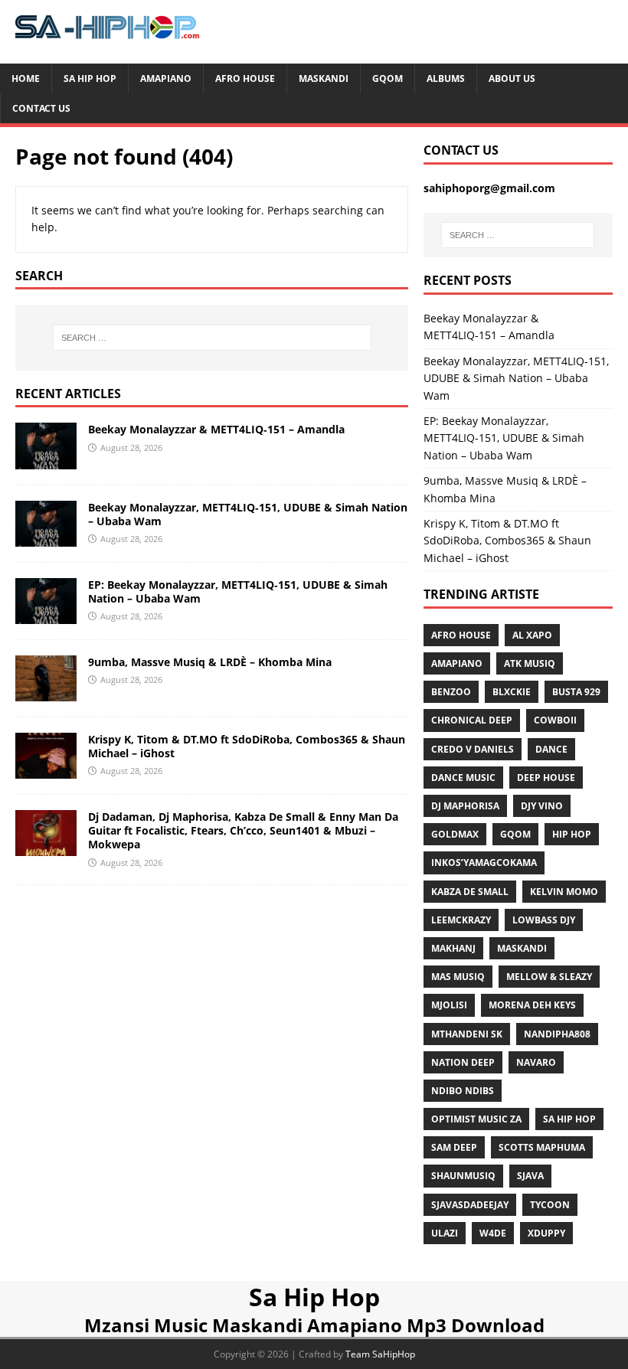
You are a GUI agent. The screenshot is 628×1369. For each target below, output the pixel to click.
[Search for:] (212, 338)
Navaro (536, 1062)
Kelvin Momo (564, 891)
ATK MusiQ (529, 663)
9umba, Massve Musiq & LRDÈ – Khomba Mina (210, 662)
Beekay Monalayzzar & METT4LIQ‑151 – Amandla (216, 429)
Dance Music (463, 777)
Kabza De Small (470, 891)
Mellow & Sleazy (549, 976)
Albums (446, 78)
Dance (551, 749)
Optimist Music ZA (476, 1119)
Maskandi (323, 78)
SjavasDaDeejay (470, 1204)
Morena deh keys (532, 1004)
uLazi (444, 1233)
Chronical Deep (471, 720)
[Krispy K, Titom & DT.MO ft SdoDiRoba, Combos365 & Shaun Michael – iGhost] (46, 770)
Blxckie (511, 691)
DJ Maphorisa (465, 805)
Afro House (245, 78)
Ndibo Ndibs (462, 1090)
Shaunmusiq (463, 1175)
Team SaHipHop (380, 1354)
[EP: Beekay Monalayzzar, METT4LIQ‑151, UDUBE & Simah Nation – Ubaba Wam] (46, 614)
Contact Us (41, 108)
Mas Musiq (458, 976)
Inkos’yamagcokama (484, 862)
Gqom (387, 78)
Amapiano (165, 78)
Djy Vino (542, 805)
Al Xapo (532, 635)
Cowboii (555, 720)
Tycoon (550, 1204)
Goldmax (455, 834)
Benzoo (451, 691)
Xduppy (546, 1233)
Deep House (546, 777)
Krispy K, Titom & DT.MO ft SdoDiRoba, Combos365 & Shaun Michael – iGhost (246, 746)
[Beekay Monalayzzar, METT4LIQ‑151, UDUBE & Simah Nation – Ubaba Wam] (46, 537)
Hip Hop (571, 834)
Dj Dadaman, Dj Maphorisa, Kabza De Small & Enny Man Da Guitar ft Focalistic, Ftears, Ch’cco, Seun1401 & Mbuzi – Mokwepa (243, 830)
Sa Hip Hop (90, 78)
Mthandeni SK (466, 1034)
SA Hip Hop (569, 1119)
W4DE (492, 1233)
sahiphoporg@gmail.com (489, 188)
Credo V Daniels (472, 749)
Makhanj (453, 948)
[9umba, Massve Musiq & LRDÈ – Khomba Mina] (46, 692)
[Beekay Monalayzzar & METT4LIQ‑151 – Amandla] (46, 460)
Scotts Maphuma (542, 1147)
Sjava (530, 1175)
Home (25, 78)
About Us (512, 78)
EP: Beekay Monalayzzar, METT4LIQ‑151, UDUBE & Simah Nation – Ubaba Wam (238, 591)
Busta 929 (576, 691)
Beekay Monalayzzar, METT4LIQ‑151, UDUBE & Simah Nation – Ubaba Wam (247, 514)
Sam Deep (454, 1147)
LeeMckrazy (461, 919)
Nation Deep (463, 1062)
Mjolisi (449, 1004)
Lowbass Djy (543, 919)
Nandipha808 (557, 1034)
